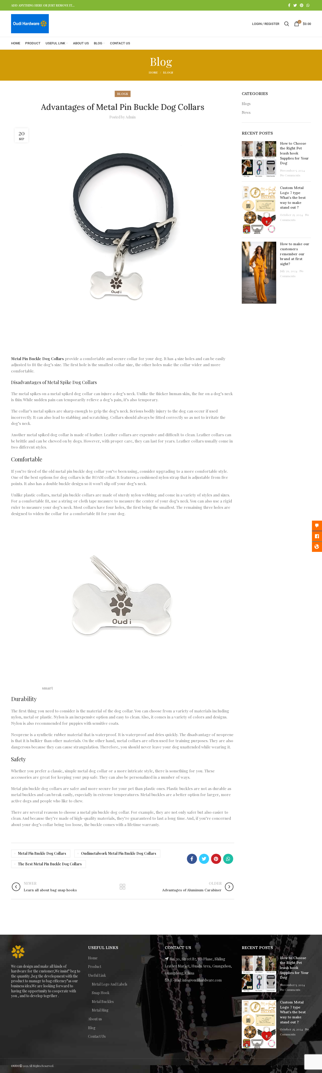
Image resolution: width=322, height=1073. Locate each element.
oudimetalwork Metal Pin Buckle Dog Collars (118, 853)
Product (94, 966)
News (246, 112)
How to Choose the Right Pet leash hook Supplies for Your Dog (294, 153)
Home (153, 72)
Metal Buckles (103, 1001)
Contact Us (97, 1036)
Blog (91, 1027)
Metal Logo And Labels (109, 984)
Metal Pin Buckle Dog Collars (37, 358)
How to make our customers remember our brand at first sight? (294, 254)
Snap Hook (100, 992)
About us (95, 1019)
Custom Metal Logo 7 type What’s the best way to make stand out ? (293, 197)
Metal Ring (100, 1010)
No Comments (290, 175)
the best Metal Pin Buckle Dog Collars (50, 864)
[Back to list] (122, 887)
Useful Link (97, 975)
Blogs (168, 72)
